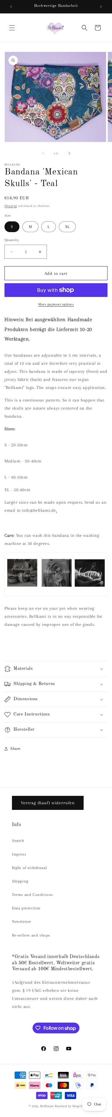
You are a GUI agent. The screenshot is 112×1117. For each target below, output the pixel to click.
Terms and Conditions (32, 894)
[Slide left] (43, 153)
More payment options (56, 304)
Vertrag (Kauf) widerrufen (48, 802)
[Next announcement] (101, 6)
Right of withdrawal (29, 867)
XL (67, 226)
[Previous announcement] (11, 6)
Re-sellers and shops (31, 935)
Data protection (26, 908)
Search (18, 840)
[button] (12, 27)
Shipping (10, 205)
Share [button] (15, 748)
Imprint (19, 854)
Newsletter (21, 921)
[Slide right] (69, 153)
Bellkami (47, 1106)
